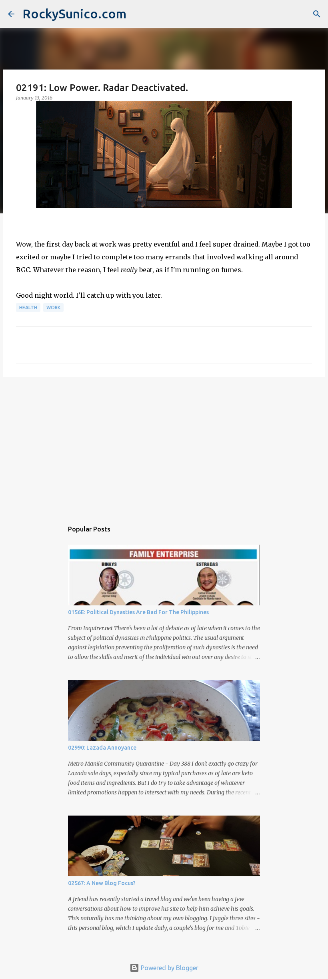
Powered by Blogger (168, 967)
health (28, 307)
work (53, 307)
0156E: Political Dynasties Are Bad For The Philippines (138, 612)
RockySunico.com (74, 13)
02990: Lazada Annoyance (102, 747)
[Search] (317, 14)
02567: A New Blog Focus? (102, 883)
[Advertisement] (164, 445)
